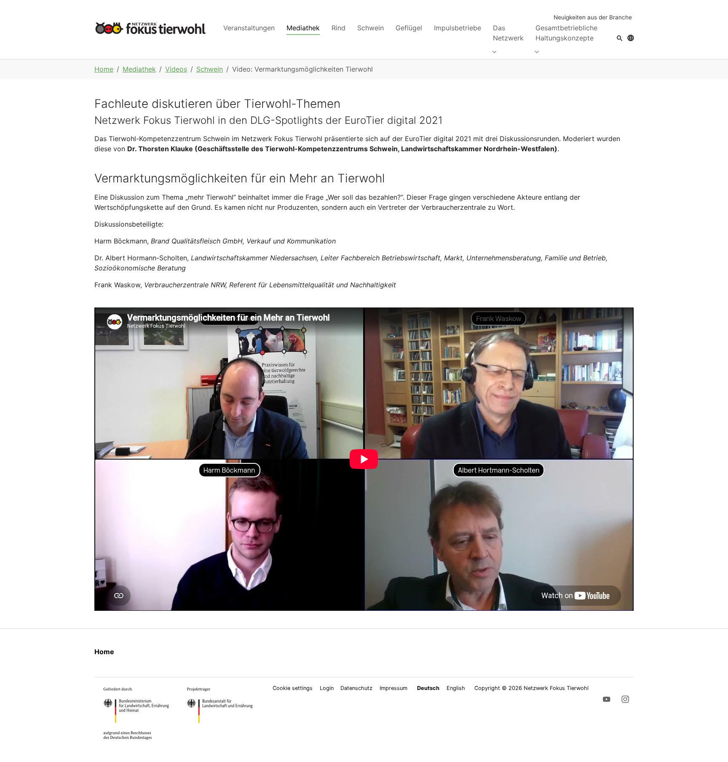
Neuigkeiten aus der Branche (593, 17)
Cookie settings (293, 688)
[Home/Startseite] (150, 28)
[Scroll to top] (709, 743)
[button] (619, 37)
